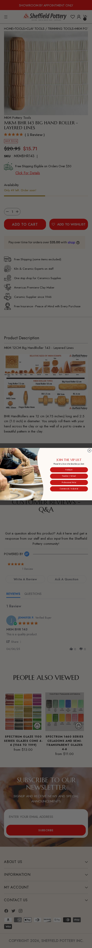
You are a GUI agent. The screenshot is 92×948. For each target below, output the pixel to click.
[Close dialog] (89, 450)
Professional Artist (69, 482)
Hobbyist (68, 470)
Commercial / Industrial (69, 489)
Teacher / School (69, 476)
